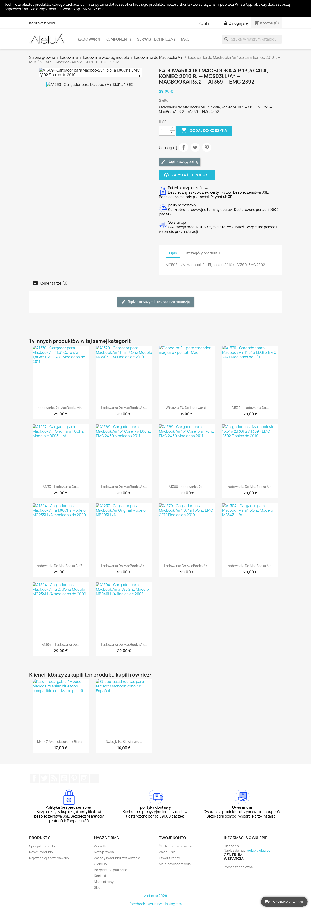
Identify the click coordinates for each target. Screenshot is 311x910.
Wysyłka (100, 846)
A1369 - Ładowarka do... (187, 486)
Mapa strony (104, 881)
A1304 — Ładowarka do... (61, 644)
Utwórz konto (169, 858)
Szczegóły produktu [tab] (202, 253)
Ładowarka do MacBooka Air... (61, 407)
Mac (185, 39)
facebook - (138, 904)
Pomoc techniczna (238, 867)
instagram (173, 904)
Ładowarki (89, 39)
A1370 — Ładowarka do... (250, 407)
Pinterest (206, 147)
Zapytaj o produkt (187, 175)
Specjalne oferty (42, 846)
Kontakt (100, 876)
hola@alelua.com (260, 850)
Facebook (34, 778)
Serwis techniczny (156, 39)
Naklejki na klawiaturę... (124, 741)
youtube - (156, 904)
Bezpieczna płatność (110, 870)
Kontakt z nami (42, 23)
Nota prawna (104, 852)
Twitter (44, 778)
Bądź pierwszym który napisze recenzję (158, 302)
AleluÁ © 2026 (155, 895)
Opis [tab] (173, 253)
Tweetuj (195, 147)
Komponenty (118, 39)
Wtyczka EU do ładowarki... (187, 407)
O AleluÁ (100, 864)
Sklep (98, 887)
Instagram (84, 778)
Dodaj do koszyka (204, 130)
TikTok (94, 778)
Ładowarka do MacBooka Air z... (60, 566)
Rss (54, 778)
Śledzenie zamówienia (176, 846)
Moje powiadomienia (175, 864)
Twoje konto (172, 837)
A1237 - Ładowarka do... (61, 486)
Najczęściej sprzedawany (49, 858)
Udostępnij (183, 147)
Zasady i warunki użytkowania (117, 858)
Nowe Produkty (41, 852)
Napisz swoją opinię (182, 161)
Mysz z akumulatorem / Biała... (60, 741)
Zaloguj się (167, 852)
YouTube (64, 778)
